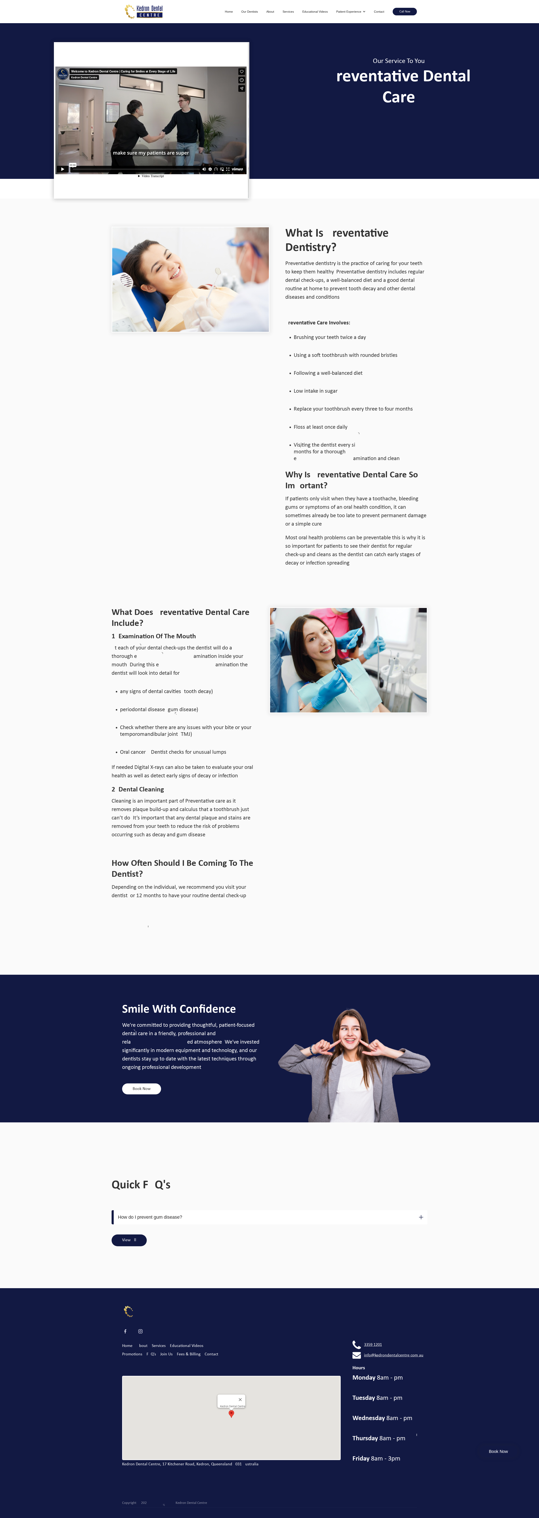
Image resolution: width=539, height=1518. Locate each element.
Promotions (132, 1354)
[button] (351, 11)
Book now (142, 1089)
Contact (379, 11)
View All (129, 1240)
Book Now (498, 1451)
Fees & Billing (188, 1354)
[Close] (240, 1400)
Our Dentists (249, 11)
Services (288, 11)
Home (229, 11)
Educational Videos (315, 11)
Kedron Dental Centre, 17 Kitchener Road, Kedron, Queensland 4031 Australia (190, 1464)
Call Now (404, 11)
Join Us (166, 1354)
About (270, 11)
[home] (171, 11)
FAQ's (151, 1354)
